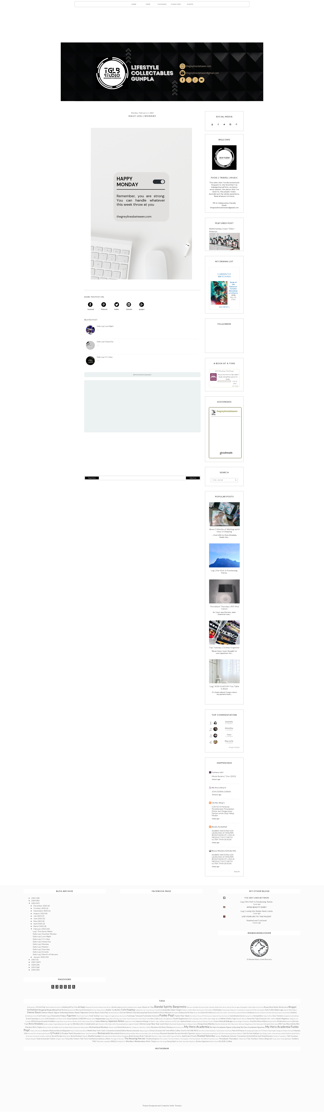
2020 (33, 965)
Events (294, 1012)
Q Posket (54, 1033)
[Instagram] (230, 124)
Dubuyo (182, 1013)
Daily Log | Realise (40, 947)
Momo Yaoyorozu (74, 1027)
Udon (102, 1041)
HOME (133, 4)
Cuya (229, 734)
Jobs (157, 1021)
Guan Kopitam (72, 1019)
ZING (212, 1041)
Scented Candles (39, 1036)
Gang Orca (249, 1016)
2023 (33, 903)
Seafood (48, 1036)
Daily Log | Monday (41, 944)
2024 (33, 900)
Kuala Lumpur (48, 1024)
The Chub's (164, 1039)
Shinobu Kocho (107, 1036)
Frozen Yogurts (104, 1016)
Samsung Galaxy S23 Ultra (215, 1033)
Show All (237, 871)
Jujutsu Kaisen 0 (197, 1021)
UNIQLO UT (121, 1041)
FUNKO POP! (176, 4)
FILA (78, 1016)
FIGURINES (162, 4)
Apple (140, 1007)
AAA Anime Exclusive (54, 1007)
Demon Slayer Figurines (78, 1012)
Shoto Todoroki (145, 1036)
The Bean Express (152, 1039)
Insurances (68, 1021)
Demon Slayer (34, 1012)
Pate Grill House (238, 1031)
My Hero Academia (196, 1026)
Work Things (151, 1041)
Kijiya (265, 1021)
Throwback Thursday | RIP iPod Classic (224, 607)
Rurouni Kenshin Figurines (185, 1033)
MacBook (173, 1024)
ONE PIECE (194, 1031)
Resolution (93, 1033)
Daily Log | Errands (41, 952)
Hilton (223, 1018)
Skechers (154, 1036)
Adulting (65, 1007)
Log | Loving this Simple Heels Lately (257, 911)
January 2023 (39, 957)
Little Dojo (108, 1024)
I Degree (292, 1018)
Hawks (160, 1018)
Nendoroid (83, 1030)
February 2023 (40, 929)
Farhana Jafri (218, 772)
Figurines (71, 1015)
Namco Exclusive (36, 1030)
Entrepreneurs (277, 1012)
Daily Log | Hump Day (105, 342)
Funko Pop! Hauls (182, 1016)
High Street (216, 1018)
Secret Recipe (57, 1036)
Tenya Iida (69, 1039)
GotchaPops (294, 1016)
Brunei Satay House (99, 1010)
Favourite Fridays (59, 1016)
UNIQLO (113, 1041)
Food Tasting (94, 1016)
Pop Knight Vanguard (275, 1030)
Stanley (218, 1036)
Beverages (236, 1007)
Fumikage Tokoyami (135, 1016)
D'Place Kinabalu (258, 1010)
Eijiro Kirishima (207, 1013)
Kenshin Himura (256, 1021)
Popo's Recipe (288, 1030)
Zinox (216, 1041)
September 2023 (41, 911)
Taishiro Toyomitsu (280, 1036)
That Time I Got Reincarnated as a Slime (95, 1039)
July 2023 (38, 916)
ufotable (107, 1041)
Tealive (52, 1039)
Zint (219, 1041)
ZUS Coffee (227, 1041)
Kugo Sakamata (59, 1024)
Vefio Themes (176, 1106)
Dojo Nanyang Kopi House (143, 1013)
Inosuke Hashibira (48, 1021)
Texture (76, 1039)
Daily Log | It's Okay (105, 357)
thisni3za (229, 728)
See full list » (224, 307)
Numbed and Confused (257, 920)
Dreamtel (175, 1012)
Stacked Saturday (206, 1036)
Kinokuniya (281, 1021)
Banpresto (179, 1006)
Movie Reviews (123, 1027)
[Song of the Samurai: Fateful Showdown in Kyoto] (219, 293)
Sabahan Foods (200, 1033)
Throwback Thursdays (228, 1039)
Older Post (193, 478)
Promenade (41, 1033)
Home (249, 1019)
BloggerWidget (234, 747)
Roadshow (127, 1033)
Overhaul (228, 1030)
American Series (105, 1007)
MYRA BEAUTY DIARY (257, 907)
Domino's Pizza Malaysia (162, 1013)
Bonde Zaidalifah (219, 827)
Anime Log (116, 1007)
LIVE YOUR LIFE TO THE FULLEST (256, 916)
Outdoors (213, 1030)
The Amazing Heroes (134, 1038)
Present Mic (32, 1033)
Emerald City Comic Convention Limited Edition (230, 1012)
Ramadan (77, 1033)
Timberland (242, 1039)
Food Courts (84, 1016)
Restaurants (104, 1033)
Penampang (249, 1030)
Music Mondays (167, 1027)
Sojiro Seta (162, 1036)
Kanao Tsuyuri (209, 1021)
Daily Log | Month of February (45, 954)
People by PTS (258, 1030)
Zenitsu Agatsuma (203, 1041)
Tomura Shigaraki (265, 1039)
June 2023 (38, 918)
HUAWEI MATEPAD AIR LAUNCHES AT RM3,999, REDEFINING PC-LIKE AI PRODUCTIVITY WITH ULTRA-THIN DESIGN (223, 835)
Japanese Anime (116, 1021)
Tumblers (295, 1039)
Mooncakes (85, 1027)
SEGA (64, 1036)
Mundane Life (156, 1027)
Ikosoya (38, 1021)
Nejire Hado (74, 1030)
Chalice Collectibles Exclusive (193, 1010)
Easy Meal (197, 1012)
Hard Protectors (132, 1018)
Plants (266, 1030)
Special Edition (176, 1036)
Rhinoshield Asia (116, 1033)
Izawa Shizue (90, 1021)
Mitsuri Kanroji (48, 1027)
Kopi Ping (289, 1021)
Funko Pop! (166, 1015)
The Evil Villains (174, 1039)
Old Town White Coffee (171, 1031)
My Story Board (219, 788)
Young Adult (171, 1041)
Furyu (200, 1016)
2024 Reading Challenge (224, 371)
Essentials (286, 1012)
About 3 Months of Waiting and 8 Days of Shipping (224, 530)
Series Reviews (76, 1036)
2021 (33, 962)
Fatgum (48, 1016)
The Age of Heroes (117, 1039)
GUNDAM (82, 1019)
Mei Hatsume (258, 1024)
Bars (207, 1007)
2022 (33, 959)
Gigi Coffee (268, 1016)
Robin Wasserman (137, 1033)
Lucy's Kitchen (140, 1024)
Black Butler (274, 1007)
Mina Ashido (291, 1024)
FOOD (148, 4)
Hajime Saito (90, 1018)
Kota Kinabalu (36, 1023)
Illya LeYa (229, 741)
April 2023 (38, 924)
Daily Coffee (270, 1010)
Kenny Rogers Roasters (241, 1021)
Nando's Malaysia (49, 1031)
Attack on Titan (148, 1007)
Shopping (125, 1036)
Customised (248, 1010)
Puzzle (47, 1033)
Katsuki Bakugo (226, 1021)
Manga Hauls (203, 1024)
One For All (185, 1031)
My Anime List (179, 1027)
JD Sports (152, 1021)
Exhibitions (29, 1016)
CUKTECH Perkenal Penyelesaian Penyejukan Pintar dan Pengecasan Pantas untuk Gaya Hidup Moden (223, 811)
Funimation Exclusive (151, 1016)
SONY (169, 1036)
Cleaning (225, 1010)
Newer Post (92, 478)
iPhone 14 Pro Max (79, 1021)
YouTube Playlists (189, 1041)
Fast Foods (41, 1016)
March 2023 (39, 926)
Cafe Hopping (128, 1009)
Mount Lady (113, 1027)
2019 (33, 967)
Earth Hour (189, 1013)
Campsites (139, 1010)
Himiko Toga (231, 1019)
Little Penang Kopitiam (120, 1024)
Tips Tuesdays (252, 1039)
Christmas (217, 1010)
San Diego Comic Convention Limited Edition (276, 1033)
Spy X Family (192, 1036)
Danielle (229, 722)
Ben (220, 1007)
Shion (115, 1036)
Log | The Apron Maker (43, 931)
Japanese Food (130, 1021)
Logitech (131, 1024)
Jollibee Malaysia (165, 1021)
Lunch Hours (164, 1024)
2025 (33, 898)
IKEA (33, 1021)
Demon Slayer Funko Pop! (98, 1013)
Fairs (35, 1016)
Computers (233, 1010)
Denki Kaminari (114, 1012)
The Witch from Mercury (209, 1039)
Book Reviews (62, 1010)
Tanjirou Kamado (42, 1039)
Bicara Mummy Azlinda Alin (224, 851)
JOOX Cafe (176, 1021)
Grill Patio (58, 1018)
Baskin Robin (214, 1007)
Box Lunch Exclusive (83, 1010)
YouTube (179, 1041)
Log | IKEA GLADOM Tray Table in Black (224, 687)
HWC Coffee (271, 1018)
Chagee (179, 1010)
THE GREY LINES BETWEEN (256, 898)
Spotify (184, 1036)
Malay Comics (193, 1024)
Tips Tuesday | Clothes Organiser (224, 647)
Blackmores (283, 1007)
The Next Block (194, 1039)
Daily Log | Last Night (105, 326)
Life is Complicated (87, 1024)
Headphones (168, 1018)
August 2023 (39, 913)
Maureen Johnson (237, 1024)
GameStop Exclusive (237, 1016)
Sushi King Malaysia (265, 1036)
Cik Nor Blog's (218, 803)
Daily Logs (279, 1010)
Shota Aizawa (134, 1036)
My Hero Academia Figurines (253, 1027)
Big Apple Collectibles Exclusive (252, 1007)
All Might (82, 1007)
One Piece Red (204, 1030)
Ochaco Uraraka (155, 1031)
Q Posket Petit (66, 1033)
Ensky (269, 1012)
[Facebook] (218, 124)
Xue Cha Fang (161, 1041)
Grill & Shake (50, 1019)
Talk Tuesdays (292, 1036)
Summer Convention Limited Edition (243, 1036)
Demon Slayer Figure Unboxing (55, 1012)
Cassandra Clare (168, 1010)
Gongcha (287, 1016)
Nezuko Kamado (133, 1031)
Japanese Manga (142, 1021)
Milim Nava (274, 1024)
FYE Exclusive (207, 1016)
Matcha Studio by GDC (223, 1024)
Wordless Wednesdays (136, 1041)
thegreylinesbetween (224, 374)
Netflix (90, 1031)
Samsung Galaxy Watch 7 (234, 1033)
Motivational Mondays (98, 1027)
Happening (100, 1018)
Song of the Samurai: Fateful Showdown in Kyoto (233, 287)
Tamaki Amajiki (30, 1039)
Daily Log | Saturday (41, 949)
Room (158, 1033)
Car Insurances (149, 1010)
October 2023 (40, 908)
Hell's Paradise (194, 1018)
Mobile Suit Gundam (61, 1027)
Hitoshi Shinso (241, 1018)
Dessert (123, 1013)
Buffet (117, 1010)
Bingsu (266, 1007)
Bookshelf (72, 1010)
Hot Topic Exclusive (259, 1019)
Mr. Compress (134, 1027)
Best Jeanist (227, 1007)
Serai (68, 1036)
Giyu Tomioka (277, 1016)
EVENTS (190, 4)
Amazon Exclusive (92, 1007)
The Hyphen (184, 1039)
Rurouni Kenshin (167, 1033)
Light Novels (99, 1024)
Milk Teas (282, 1024)
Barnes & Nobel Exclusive (196, 1007)
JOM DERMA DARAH (221, 792)
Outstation (221, 1030)
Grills (65, 1018)
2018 (33, 970)
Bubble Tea (110, 1010)
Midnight (266, 1024)
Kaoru (216, 1021)
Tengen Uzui (60, 1039)
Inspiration (60, 1021)
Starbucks (225, 1036)
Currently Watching (224, 275)
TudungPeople (286, 1039)
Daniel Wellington (290, 1010)
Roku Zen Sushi (150, 1033)
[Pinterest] (236, 124)
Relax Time (85, 1033)
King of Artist (272, 1021)
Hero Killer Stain (206, 1018)
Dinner (129, 1012)
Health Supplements (180, 1019)
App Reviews (132, 1007)
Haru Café (154, 1019)
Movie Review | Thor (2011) (224, 776)
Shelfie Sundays (95, 1036)
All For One (73, 1007)
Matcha (211, 1024)
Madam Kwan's (182, 1024)
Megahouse (249, 1024)
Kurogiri (67, 1024)
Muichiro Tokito (145, 1027)
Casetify (158, 1010)
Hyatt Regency (282, 1018)
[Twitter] (224, 124)
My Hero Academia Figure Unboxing (225, 1027)
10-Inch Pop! (41, 1007)
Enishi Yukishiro (261, 1012)
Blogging (42, 1010)
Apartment (124, 1007)
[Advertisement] (76, 24)
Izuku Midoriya (101, 1021)
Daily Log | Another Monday (45, 934)
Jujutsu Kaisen (185, 1021)
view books (235, 386)
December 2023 (41, 906)
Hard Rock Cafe (144, 1018)
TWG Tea (96, 1041)
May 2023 (38, 921)
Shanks (85, 1036)
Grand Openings (32, 1019)
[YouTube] (212, 124)
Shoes (119, 1036)
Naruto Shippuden (63, 1031)
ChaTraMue (208, 1010)
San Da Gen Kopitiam (251, 1033)
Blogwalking (52, 1010)
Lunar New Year (152, 1024)
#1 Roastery (31, 1007)
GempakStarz (258, 1016)
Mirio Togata (38, 1027)
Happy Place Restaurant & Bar (116, 1018)
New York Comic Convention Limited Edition (109, 1031)
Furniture (193, 1016)
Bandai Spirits (163, 1006)
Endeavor (251, 1013)
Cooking (240, 1010)
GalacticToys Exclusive (220, 1016)
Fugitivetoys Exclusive (118, 1016)
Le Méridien (75, 1024)
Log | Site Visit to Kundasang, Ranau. (224, 571)
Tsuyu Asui (276, 1039)
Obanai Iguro (144, 1030)
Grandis (42, 1018)
